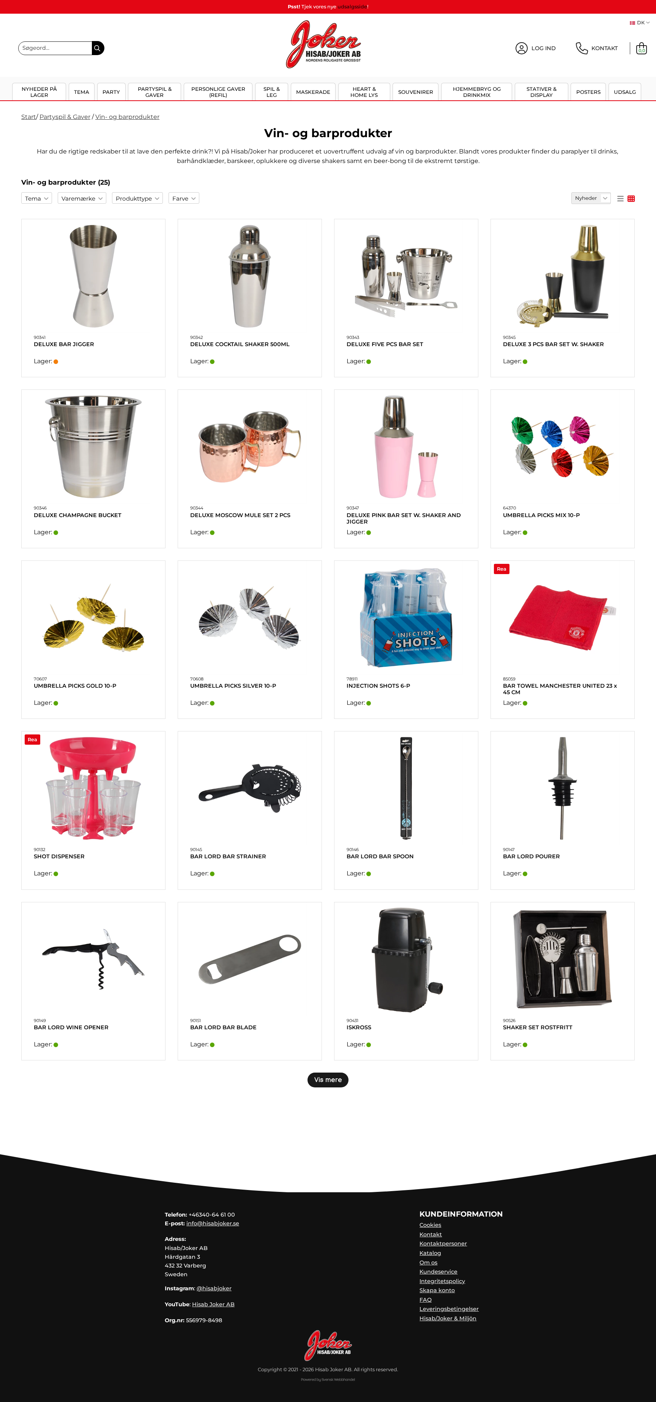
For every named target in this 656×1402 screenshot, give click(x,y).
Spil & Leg (271, 92)
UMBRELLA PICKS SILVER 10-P (233, 686)
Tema (81, 92)
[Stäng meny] (643, 96)
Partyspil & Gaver (155, 92)
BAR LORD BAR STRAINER (228, 856)
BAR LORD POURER (531, 856)
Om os (428, 1262)
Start (28, 116)
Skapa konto (437, 1290)
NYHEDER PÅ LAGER (39, 92)
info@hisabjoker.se (212, 1223)
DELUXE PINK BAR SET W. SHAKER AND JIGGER (404, 518)
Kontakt (430, 1234)
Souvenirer (415, 92)
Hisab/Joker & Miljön (447, 1318)
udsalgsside (352, 6)
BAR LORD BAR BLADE (223, 1027)
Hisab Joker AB (213, 1304)
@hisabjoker (214, 1288)
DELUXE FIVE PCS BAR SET (385, 344)
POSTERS (588, 92)
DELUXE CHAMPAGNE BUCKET (77, 515)
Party (111, 92)
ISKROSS (359, 1027)
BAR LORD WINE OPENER (71, 1027)
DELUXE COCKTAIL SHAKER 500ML (240, 344)
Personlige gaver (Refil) (218, 92)
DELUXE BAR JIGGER (64, 344)
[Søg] (98, 48)
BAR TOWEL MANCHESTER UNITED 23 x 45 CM (560, 689)
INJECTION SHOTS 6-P (378, 686)
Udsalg (625, 92)
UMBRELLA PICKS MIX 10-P (541, 515)
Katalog (430, 1253)
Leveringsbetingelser (449, 1308)
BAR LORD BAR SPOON (380, 856)
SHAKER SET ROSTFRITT (537, 1027)
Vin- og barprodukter (127, 116)
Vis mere (328, 1080)
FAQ (425, 1299)
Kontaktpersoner (443, 1243)
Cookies (430, 1225)
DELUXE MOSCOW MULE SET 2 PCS (240, 515)
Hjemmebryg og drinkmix (477, 92)
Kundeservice (438, 1271)
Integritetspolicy (442, 1281)
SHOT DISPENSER (59, 856)
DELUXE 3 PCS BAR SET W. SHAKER (553, 344)
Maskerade (313, 92)
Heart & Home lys (364, 92)
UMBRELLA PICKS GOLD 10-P (75, 686)
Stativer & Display (542, 92)
